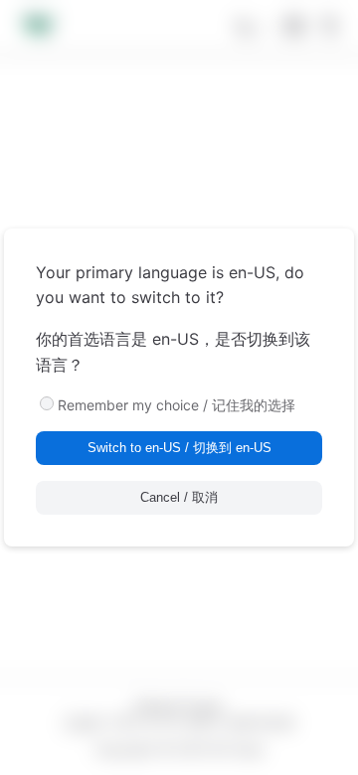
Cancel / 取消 (179, 497)
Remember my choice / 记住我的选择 (176, 404)
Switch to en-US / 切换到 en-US (179, 447)
